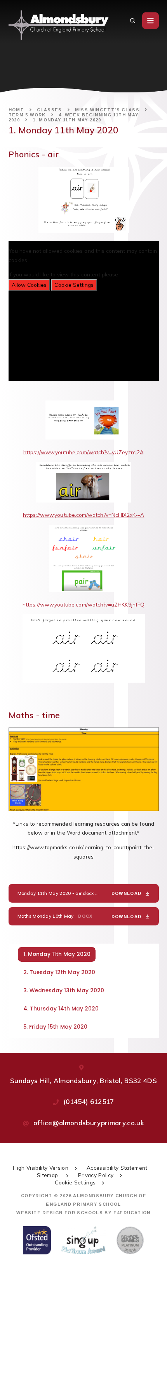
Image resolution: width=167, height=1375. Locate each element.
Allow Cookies (29, 284)
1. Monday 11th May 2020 (67, 120)
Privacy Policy (96, 1175)
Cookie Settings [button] (75, 1182)
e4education (132, 1212)
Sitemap (48, 1175)
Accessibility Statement (117, 1167)
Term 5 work (27, 114)
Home (16, 109)
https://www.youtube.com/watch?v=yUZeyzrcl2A (83, 452)
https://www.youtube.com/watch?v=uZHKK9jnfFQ (83, 604)
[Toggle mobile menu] (150, 20)
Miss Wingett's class (107, 109)
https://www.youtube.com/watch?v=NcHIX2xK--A (83, 514)
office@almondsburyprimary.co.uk (88, 1123)
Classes (49, 109)
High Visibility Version (40, 1167)
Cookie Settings (74, 284)
